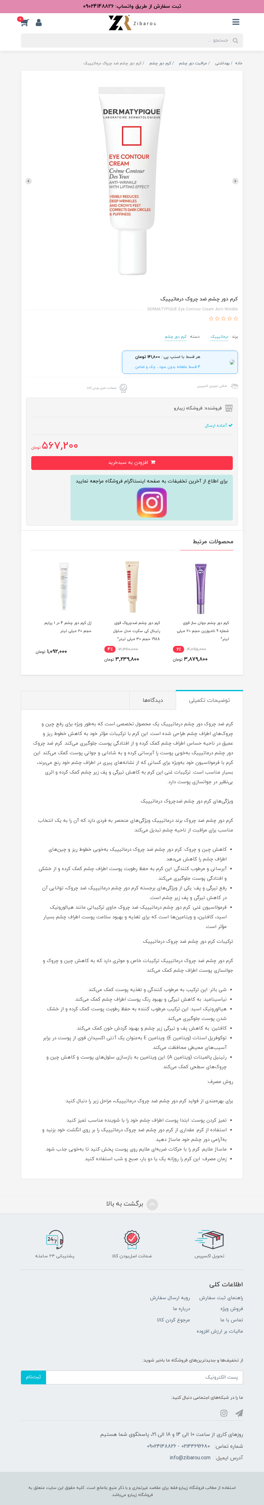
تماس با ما (231, 1320)
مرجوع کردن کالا (173, 1320)
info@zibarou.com (190, 1458)
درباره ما (181, 1309)
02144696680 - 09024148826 (178, 1446)
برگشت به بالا (125, 1203)
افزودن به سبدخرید (129, 462)
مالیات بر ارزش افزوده (220, 1331)
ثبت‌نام (33, 1377)
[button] (28, 22)
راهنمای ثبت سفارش (221, 1298)
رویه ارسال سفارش (170, 1298)
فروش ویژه (232, 1309)
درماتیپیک (219, 336)
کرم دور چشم (175, 336)
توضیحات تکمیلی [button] (209, 700)
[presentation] (235, 181)
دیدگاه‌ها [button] (153, 700)
